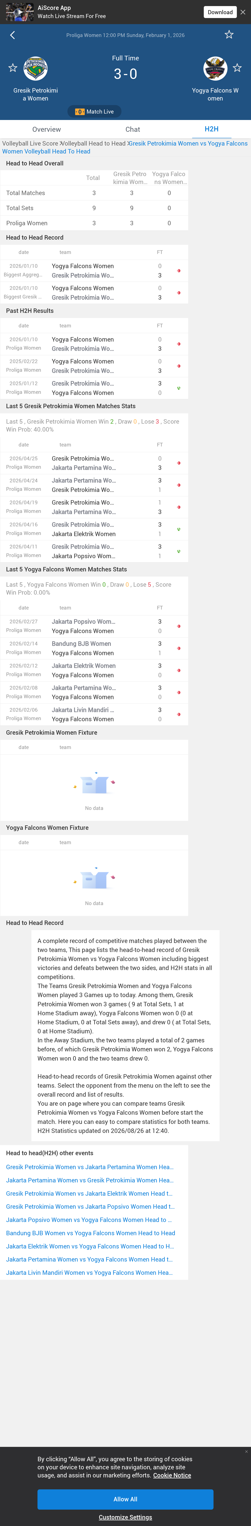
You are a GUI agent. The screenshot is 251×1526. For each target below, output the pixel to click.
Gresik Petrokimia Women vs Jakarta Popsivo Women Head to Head (90, 1206)
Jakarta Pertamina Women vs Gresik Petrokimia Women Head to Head (90, 1180)
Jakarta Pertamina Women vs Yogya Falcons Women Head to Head (90, 1259)
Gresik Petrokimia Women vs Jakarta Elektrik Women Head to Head (90, 1193)
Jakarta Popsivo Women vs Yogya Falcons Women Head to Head (90, 1220)
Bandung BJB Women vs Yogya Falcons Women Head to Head (90, 1233)
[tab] (46, 129)
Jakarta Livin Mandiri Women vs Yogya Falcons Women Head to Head (90, 1272)
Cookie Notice (172, 1475)
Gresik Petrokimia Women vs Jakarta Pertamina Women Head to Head (90, 1167)
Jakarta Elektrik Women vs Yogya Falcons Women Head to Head (90, 1246)
